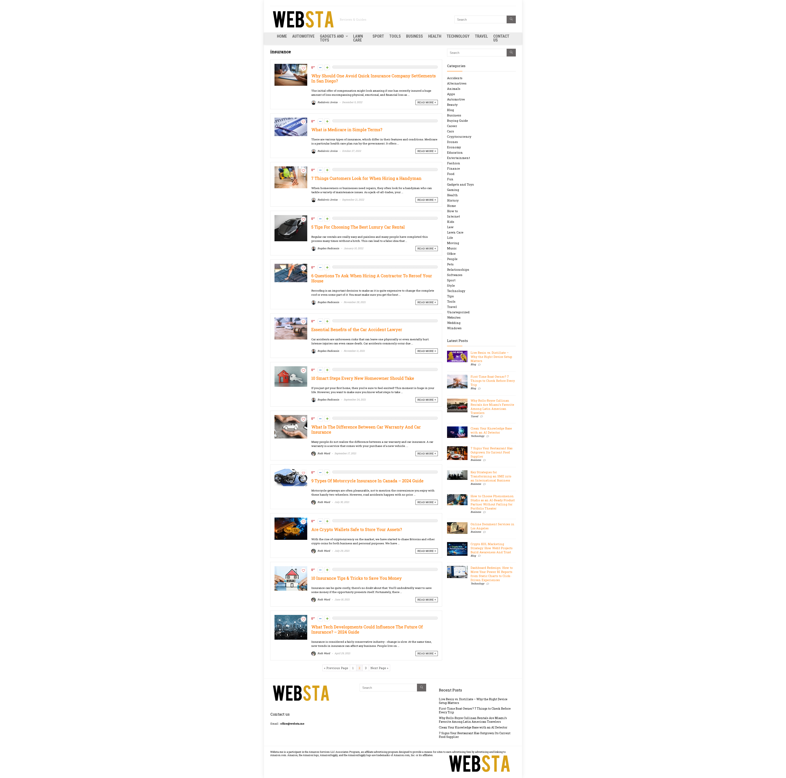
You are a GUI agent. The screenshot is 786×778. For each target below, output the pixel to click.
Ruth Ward (323, 453)
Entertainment (458, 158)
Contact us (501, 38)
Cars (450, 131)
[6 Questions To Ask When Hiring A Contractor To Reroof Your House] (290, 266)
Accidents (454, 78)
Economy (454, 147)
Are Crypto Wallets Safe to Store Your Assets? (357, 529)
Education (455, 152)
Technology (458, 36)
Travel (481, 36)
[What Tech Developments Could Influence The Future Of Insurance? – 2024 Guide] (290, 617)
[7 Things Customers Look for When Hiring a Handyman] (290, 168)
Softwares (454, 275)
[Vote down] (320, 67)
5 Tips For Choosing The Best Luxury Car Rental (358, 227)
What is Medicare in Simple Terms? (346, 129)
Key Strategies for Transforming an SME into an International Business (491, 476)
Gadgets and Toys (332, 38)
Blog (450, 110)
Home (282, 36)
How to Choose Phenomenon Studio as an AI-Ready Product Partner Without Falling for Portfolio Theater (493, 502)
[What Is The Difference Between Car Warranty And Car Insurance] (290, 417)
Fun (450, 179)
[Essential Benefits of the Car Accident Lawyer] (290, 320)
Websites (454, 317)
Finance (453, 168)
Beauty (452, 105)
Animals (453, 89)
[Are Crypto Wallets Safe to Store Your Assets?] (290, 520)
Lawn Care (358, 38)
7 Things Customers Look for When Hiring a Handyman (366, 178)
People (452, 259)
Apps (451, 94)
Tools (395, 36)
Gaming (453, 190)
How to (452, 211)
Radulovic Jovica (327, 102)
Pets (450, 264)
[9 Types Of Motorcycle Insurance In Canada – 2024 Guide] (290, 471)
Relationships (458, 269)
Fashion (453, 163)
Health (434, 36)
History (453, 200)
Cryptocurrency (459, 136)
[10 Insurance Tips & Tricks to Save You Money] (290, 568)
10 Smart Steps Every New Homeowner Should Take (362, 378)
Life (450, 238)
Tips (450, 296)
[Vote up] (327, 67)
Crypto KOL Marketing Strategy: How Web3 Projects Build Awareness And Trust (492, 548)
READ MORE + (426, 102)
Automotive (303, 36)
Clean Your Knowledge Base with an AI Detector (491, 430)
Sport (378, 36)
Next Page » (379, 668)
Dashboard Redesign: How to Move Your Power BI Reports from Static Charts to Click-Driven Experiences (492, 574)
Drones (452, 142)
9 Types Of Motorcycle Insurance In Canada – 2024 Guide (367, 480)
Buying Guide (457, 120)
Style (451, 285)
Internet (453, 216)
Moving (453, 243)
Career (452, 126)
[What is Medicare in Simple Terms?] (290, 120)
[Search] (511, 19)
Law (450, 227)
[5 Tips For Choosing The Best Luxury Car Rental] (290, 217)
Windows (454, 328)
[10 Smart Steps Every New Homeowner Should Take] (290, 368)
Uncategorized (458, 312)
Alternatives (456, 83)
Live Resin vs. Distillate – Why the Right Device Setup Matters (491, 357)
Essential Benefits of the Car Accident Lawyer (356, 329)
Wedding (454, 323)
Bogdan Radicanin (328, 248)
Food (450, 174)
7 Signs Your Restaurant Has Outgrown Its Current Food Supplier (492, 452)
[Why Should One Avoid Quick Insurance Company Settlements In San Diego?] (290, 66)
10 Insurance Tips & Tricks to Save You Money (356, 578)
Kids (450, 222)
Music (452, 248)
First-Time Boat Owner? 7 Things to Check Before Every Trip (493, 381)
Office (451, 253)
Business (414, 36)
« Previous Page (336, 668)
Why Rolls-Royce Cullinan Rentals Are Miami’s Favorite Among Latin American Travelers (492, 407)
